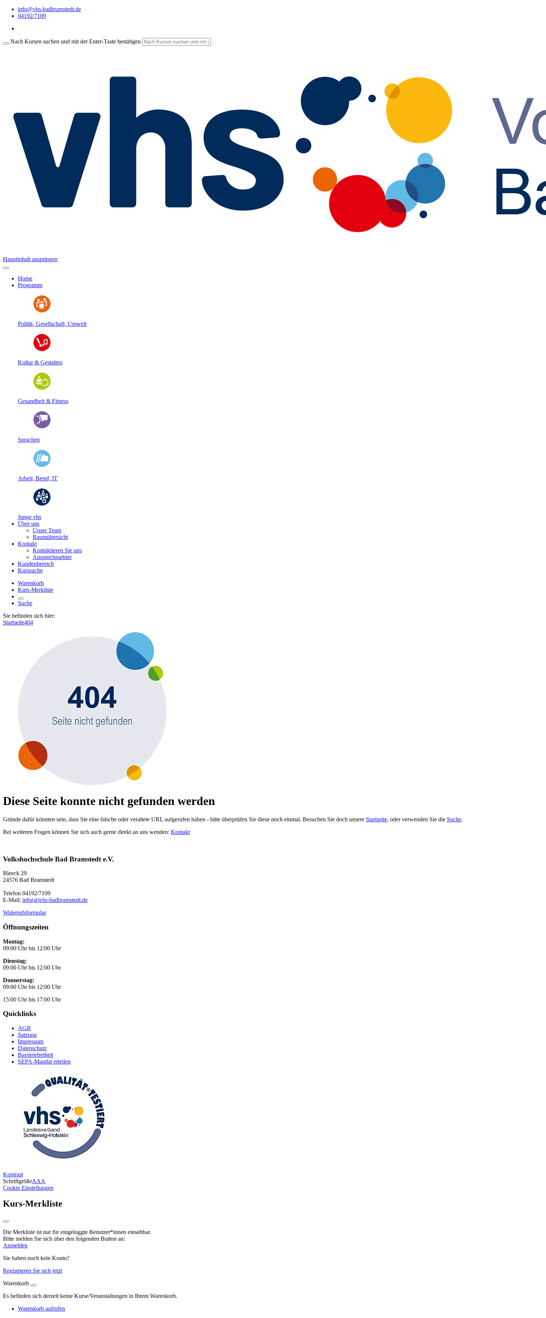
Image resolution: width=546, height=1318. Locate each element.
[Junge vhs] (42, 504)
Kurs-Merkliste (35, 590)
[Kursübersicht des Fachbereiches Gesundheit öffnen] (42, 388)
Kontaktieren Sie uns (57, 550)
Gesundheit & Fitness (43, 401)
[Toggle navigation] (6, 268)
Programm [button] (30, 285)
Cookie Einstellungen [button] (28, 1188)
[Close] (33, 1285)
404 (28, 622)
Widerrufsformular (24, 912)
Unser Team (47, 530)
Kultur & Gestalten (40, 362)
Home (25, 278)
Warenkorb (31, 583)
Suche (25, 603)
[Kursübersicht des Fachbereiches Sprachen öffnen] (42, 427)
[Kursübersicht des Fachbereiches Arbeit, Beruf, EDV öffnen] (42, 465)
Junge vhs (29, 517)
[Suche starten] (6, 43)
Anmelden (15, 1245)
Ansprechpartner (52, 557)
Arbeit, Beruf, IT (38, 478)
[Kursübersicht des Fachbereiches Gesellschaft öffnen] (42, 311)
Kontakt (180, 832)
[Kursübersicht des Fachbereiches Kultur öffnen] (42, 350)
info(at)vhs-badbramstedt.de (55, 900)
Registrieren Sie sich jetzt (32, 1270)
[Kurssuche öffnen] (21, 598)
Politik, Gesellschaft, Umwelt (52, 324)
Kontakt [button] (27, 543)
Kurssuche (30, 570)
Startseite (13, 622)
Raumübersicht (50, 537)
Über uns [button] (28, 523)
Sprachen (29, 439)
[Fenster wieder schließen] (6, 1221)
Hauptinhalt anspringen (30, 259)
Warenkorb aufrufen (41, 1308)
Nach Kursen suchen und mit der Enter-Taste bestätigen (75, 41)
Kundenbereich (36, 564)
